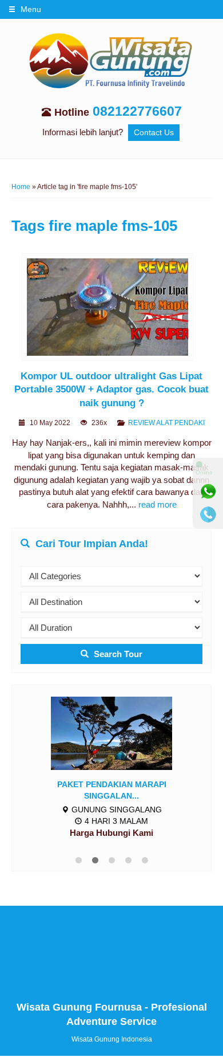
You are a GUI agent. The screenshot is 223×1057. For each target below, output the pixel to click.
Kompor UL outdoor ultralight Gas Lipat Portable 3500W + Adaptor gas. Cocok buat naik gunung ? (111, 389)
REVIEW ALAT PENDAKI (166, 423)
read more (157, 504)
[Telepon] (208, 514)
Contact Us (154, 132)
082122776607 (137, 111)
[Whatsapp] (208, 491)
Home (20, 187)
